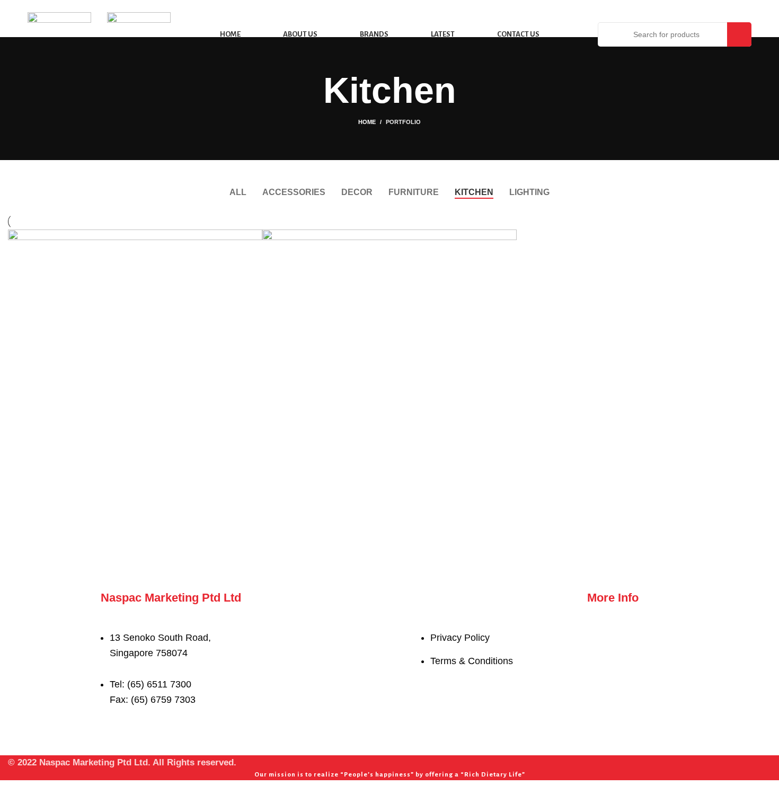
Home (367, 122)
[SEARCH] (739, 34)
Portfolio (403, 122)
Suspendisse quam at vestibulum (117, 519)
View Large (254, 237)
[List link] (253, 656)
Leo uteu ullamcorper (341, 519)
